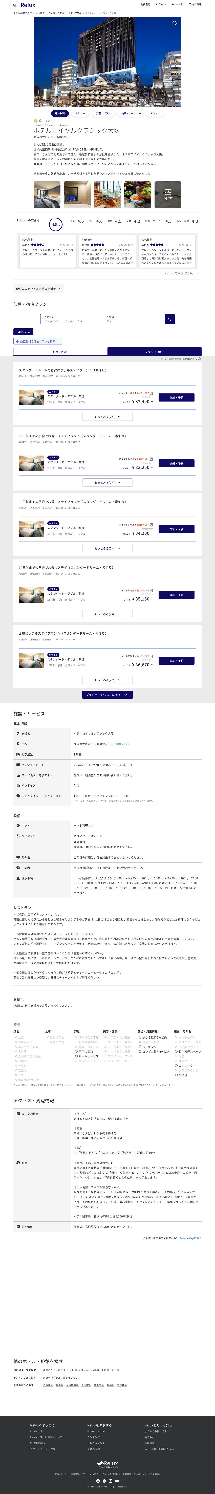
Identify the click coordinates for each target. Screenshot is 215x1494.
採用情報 (150, 1443)
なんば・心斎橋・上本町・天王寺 (65, 13)
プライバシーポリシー (91, 1474)
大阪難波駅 (72, 1385)
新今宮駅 (99, 1385)
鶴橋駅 (110, 1385)
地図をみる (122, 744)
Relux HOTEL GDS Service (160, 1449)
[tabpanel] (107, 62)
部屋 (60, 352)
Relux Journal (96, 1431)
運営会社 (150, 1437)
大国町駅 (86, 1385)
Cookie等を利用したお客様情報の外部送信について (124, 1474)
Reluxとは (177, 4)
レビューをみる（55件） (179, 273)
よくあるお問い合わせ (157, 1431)
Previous (38, 62)
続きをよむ (143, 173)
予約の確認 (195, 4)
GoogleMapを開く (191, 1238)
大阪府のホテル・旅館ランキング (62, 1377)
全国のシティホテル (54, 1370)
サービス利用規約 (72, 1474)
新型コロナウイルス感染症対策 (36, 289)
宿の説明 (60, 113)
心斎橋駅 (48, 1385)
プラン (154, 352)
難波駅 (59, 1385)
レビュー (80, 113)
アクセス (155, 113)
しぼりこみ (23, 332)
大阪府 (41, 13)
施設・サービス (129, 113)
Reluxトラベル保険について (46, 1437)
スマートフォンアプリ (42, 1449)
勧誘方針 (59, 1474)
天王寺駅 (122, 1385)
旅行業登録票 (154, 1474)
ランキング (93, 1437)
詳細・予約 (176, 397)
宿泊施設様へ (37, 1443)
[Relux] (24, 4)
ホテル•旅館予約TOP (23, 13)
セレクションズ (96, 1443)
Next (176, 62)
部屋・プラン (103, 113)
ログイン (161, 4)
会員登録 (146, 4)
